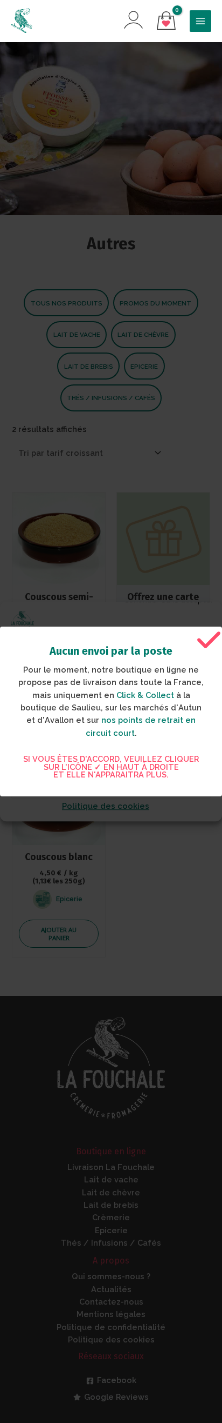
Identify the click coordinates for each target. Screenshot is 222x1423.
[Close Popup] (209, 640)
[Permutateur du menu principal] (200, 21)
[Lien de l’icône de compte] (133, 19)
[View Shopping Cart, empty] (166, 21)
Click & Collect (145, 695)
